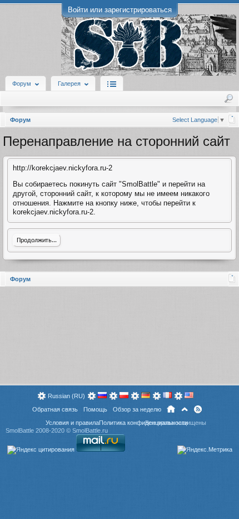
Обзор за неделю (137, 409)
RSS (198, 409)
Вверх (184, 409)
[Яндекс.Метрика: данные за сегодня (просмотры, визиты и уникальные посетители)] (204, 449)
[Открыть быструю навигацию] (232, 119)
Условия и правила (72, 422)
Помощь (95, 409)
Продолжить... (37, 240)
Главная (171, 409)
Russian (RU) (66, 396)
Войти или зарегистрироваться (120, 10)
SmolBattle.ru (90, 430)
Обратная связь (55, 409)
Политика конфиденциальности (143, 422)
